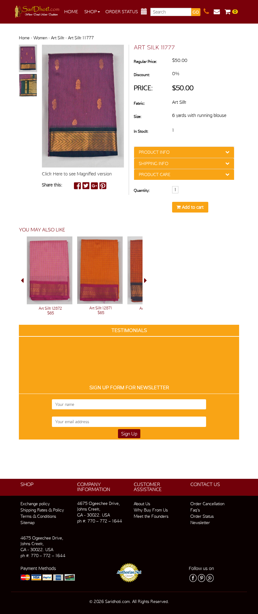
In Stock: (141, 131)
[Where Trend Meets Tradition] (37, 10)
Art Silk (57, 37)
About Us (142, 503)
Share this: (52, 185)
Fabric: (139, 103)
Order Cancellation (207, 503)
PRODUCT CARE (154, 174)
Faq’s (195, 509)
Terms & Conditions (38, 516)
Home (71, 11)
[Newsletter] (219, 11)
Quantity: (141, 190)
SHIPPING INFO (153, 163)
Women (40, 37)
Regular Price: (145, 61)
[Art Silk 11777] (28, 59)
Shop (90, 11)
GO (196, 12)
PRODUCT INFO (154, 152)
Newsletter (200, 522)
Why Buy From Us (151, 509)
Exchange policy (35, 503)
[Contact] (209, 11)
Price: (143, 88)
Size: (137, 116)
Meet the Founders (151, 516)
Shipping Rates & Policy (42, 509)
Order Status (121, 11)
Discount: (142, 74)
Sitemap (27, 522)
